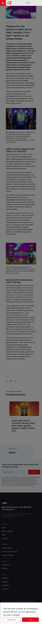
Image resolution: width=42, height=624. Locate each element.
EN (28, 3)
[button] (3, 3)
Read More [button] (12, 620)
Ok (30, 620)
